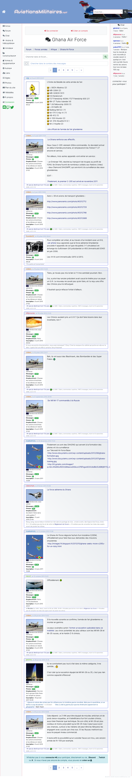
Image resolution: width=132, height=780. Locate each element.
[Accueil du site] (4, 11)
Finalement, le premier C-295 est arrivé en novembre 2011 (73, 181)
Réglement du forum (62, 524)
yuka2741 (117, 47)
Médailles (9, 92)
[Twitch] (8, 108)
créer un (86, 760)
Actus (7, 26)
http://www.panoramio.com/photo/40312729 (67, 207)
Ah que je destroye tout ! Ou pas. (38, 185)
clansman (30, 486)
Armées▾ (9, 48)
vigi (27, 78)
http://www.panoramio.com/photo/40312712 (66, 201)
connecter (50, 757)
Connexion (9, 102)
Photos (8, 83)
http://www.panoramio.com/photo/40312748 (66, 213)
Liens (7, 73)
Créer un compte (80, 31)
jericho (29, 660)
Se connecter (52, 31)
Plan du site (10, 87)
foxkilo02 (30, 236)
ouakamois (31, 441)
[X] (12, 108)
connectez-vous (120, 81)
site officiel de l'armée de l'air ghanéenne (65, 129)
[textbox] (107, 12)
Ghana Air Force (67, 49)
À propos (9, 97)
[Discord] (4, 108)
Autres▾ (8, 68)
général (116, 28)
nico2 (28, 576)
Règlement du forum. (90, 608)
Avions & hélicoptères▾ (8, 41)
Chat (7, 36)
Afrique (54, 49)
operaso (116, 41)
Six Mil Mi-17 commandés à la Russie (64, 400)
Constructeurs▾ (9, 56)
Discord (92, 757)
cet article (52, 243)
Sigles (7, 78)
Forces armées (41, 49)
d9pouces (30, 313)
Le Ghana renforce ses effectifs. (61, 139)
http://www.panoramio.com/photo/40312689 (67, 218)
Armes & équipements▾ (9, 61)
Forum (8, 31)
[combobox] (108, 11)
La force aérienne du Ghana (59, 489)
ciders (28, 135)
